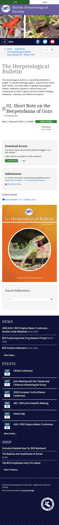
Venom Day (19, 413)
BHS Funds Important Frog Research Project (25, 338)
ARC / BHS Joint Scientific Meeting (30, 403)
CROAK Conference (23, 370)
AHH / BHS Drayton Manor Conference (33, 424)
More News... (10, 355)
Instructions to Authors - (25, 180)
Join (15, 2)
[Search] (52, 50)
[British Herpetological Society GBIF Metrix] (47, 504)
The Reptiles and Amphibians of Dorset (22, 454)
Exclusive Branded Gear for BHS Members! (24, 448)
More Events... (10, 433)
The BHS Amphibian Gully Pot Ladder (21, 463)
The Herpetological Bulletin (19, 52)
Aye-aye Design (28, 491)
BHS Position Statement (14, 348)
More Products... (11, 470)
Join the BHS (12, 161)
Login (44, 2)
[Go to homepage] (6, 7)
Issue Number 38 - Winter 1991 (21, 55)
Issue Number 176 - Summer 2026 (20, 199)
